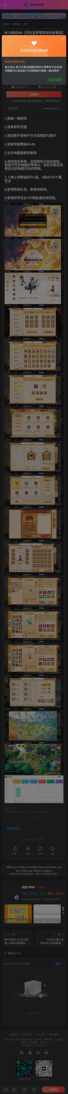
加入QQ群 (55, 79)
